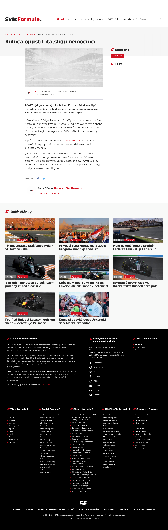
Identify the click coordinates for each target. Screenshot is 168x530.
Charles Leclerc (46, 423)
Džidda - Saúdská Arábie (82, 431)
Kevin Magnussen (142, 448)
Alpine (11, 429)
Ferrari (11, 418)
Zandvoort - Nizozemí (81, 480)
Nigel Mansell (109, 467)
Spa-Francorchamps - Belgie (84, 475)
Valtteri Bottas (46, 470)
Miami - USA (77, 455)
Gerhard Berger (141, 420)
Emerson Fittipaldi (111, 431)
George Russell (46, 420)
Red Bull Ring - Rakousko (82, 466)
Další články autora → (49, 193)
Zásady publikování (88, 509)
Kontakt (29, 509)
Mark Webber (140, 429)
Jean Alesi (139, 418)
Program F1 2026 (104, 19)
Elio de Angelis (141, 423)
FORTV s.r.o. (46, 384)
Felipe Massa (140, 431)
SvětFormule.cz (13, 34)
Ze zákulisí (141, 19)
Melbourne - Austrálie (81, 453)
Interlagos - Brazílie (80, 436)
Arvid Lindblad (46, 442)
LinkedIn (98, 386)
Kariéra (124, 509)
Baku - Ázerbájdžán (80, 425)
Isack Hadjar (45, 434)
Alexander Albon (47, 456)
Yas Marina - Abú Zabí (81, 477)
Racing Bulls (14, 426)
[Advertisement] (84, 5)
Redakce (138, 344)
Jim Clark (107, 459)
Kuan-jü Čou (140, 445)
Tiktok (96, 381)
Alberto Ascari (109, 453)
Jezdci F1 (75, 19)
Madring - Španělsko (80, 483)
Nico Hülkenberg (47, 462)
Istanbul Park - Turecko (81, 488)
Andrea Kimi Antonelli (49, 415)
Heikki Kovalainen (142, 440)
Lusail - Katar (77, 447)
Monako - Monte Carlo (81, 458)
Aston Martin (14, 440)
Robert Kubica (71, 140)
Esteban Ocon (46, 459)
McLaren (12, 420)
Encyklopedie (124, 19)
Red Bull (12, 423)
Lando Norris (45, 426)
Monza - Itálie (77, 464)
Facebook (98, 363)
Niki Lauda (108, 426)
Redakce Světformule (44, 94)
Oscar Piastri (45, 431)
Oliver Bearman (47, 448)
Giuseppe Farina (110, 448)
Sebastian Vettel (110, 445)
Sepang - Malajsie (79, 491)
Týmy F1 (88, 19)
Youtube (97, 390)
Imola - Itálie (77, 433)
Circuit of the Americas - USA (84, 415)
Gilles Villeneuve (142, 426)
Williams (12, 437)
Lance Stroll (45, 467)
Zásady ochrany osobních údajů (56, 509)
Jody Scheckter (109, 462)
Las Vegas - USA (78, 444)
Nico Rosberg (109, 429)
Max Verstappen (47, 429)
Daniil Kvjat (140, 437)
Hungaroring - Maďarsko (82, 442)
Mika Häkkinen (109, 464)
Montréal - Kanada (80, 461)
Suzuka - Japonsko (80, 439)
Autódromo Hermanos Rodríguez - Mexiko (81, 419)
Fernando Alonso (47, 464)
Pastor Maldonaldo (143, 434)
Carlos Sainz (45, 453)
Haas (11, 431)
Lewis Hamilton (47, 418)
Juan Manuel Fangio (112, 434)
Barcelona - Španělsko (81, 428)
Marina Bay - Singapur (81, 450)
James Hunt (108, 451)
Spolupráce (140, 350)
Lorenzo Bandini (142, 442)
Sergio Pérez (45, 473)
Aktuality (62, 19)
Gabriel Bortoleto (47, 451)
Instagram (98, 367)
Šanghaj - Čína (78, 469)
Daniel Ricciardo (142, 415)
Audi (11, 434)
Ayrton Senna (109, 442)
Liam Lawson (46, 437)
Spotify (97, 395)
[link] (161, 19)
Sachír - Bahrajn (78, 422)
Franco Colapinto (47, 445)
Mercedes (13, 415)
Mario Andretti (109, 437)
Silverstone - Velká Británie (83, 472)
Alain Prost (107, 440)
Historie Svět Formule (144, 509)
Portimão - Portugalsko (81, 486)
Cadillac (12, 442)
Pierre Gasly (45, 440)
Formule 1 (30, 34)
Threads (97, 376)
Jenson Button (109, 456)
